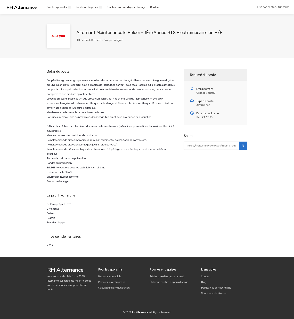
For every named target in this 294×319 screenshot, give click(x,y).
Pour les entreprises (87, 7)
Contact (155, 7)
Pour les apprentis (56, 7)
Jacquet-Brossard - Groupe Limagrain (101, 40)
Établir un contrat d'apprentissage (126, 7)
